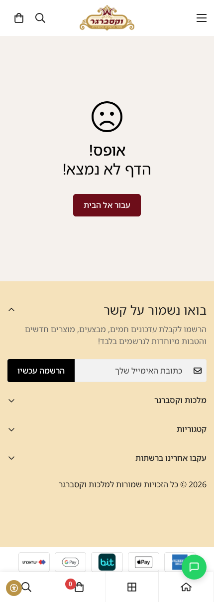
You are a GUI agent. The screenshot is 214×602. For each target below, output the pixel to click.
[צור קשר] (194, 567)
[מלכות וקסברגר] (107, 18)
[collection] (132, 587)
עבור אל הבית (107, 205)
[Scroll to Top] (18, 549)
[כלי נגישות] (14, 588)
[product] (186, 587)
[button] (18, 17)
